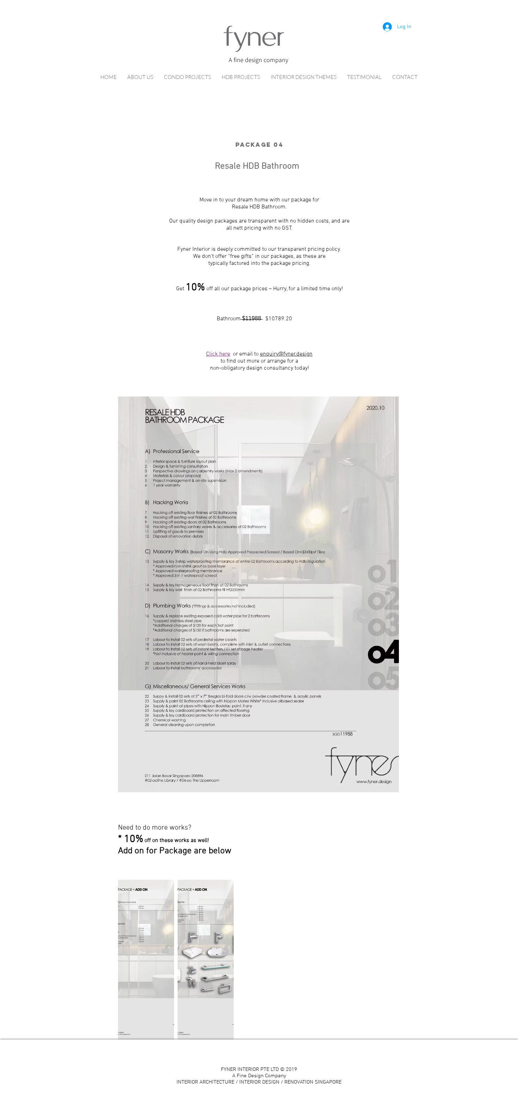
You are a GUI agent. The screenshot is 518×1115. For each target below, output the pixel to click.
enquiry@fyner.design (286, 354)
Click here (218, 354)
